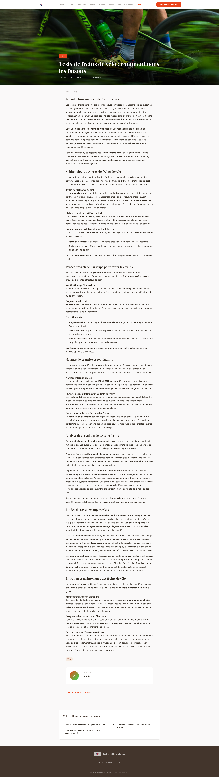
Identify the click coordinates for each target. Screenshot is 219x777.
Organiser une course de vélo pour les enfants (85, 724)
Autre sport (81, 4)
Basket (92, 4)
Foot (119, 4)
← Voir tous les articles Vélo (78, 692)
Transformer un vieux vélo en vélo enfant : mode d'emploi (83, 731)
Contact (118, 762)
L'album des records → (169, 4)
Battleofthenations (114, 754)
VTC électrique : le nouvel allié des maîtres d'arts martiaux (132, 725)
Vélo (139, 4)
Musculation (129, 4)
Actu (71, 4)
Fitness (111, 4)
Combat (101, 4)
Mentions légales (105, 762)
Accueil (63, 4)
